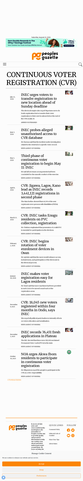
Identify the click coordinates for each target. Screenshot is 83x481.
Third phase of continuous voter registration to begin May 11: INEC (41, 161)
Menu (4, 65)
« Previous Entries (14, 380)
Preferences (41, 476)
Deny (41, 470)
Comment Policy (54, 429)
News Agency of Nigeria (30, 148)
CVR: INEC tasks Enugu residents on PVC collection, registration (39, 219)
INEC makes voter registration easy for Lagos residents (37, 278)
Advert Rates (53, 443)
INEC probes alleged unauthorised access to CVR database (39, 134)
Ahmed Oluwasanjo (29, 122)
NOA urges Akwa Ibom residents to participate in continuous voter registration (39, 360)
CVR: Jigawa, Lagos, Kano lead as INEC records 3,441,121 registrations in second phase (40, 191)
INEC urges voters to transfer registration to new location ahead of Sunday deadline (39, 100)
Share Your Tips (54, 439)
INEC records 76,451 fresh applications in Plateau (40, 334)
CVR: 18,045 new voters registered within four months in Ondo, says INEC (39, 308)
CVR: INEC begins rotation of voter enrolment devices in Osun (37, 247)
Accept (41, 464)
